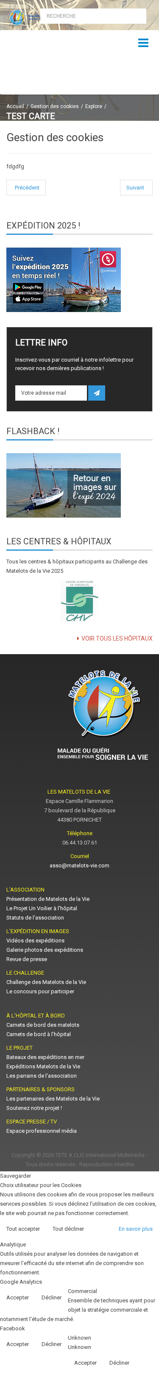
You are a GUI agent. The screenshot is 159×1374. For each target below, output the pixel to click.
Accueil (15, 106)
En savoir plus (136, 1229)
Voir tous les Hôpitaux (117, 638)
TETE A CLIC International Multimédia (100, 1155)
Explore (93, 106)
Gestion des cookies (55, 106)
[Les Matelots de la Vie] (39, 17)
